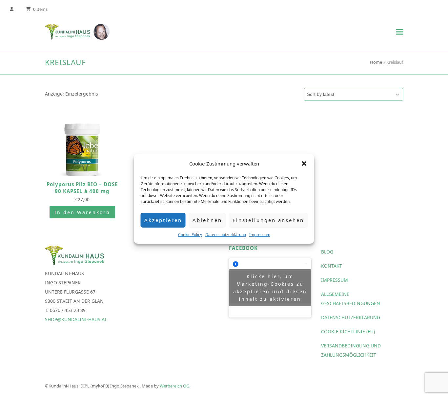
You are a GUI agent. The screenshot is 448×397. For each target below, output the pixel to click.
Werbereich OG (174, 386)
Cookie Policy (190, 234)
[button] (304, 163)
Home (376, 62)
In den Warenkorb (82, 212)
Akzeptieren (163, 220)
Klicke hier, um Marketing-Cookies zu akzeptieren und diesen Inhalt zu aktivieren (270, 287)
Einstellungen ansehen (268, 220)
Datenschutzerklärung (225, 234)
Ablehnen (207, 220)
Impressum (259, 234)
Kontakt (331, 266)
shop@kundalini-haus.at (76, 319)
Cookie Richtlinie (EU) (348, 331)
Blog (327, 252)
